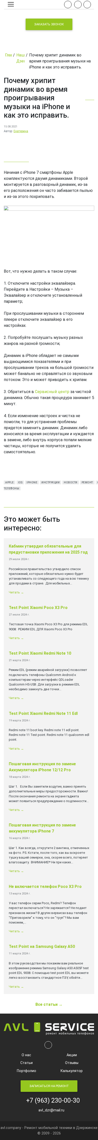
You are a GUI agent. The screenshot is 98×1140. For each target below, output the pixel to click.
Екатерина (21, 131)
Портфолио (26, 1071)
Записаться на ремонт (49, 1086)
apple (9, 482)
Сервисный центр (52, 391)
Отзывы (71, 1063)
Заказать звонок (49, 24)
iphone (32, 482)
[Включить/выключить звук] (68, 4)
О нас (26, 1055)
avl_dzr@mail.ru (50, 1110)
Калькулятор (72, 1071)
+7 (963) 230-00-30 (51, 1100)
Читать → (16, 592)
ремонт (87, 482)
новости (70, 482)
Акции (72, 1055)
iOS (20, 482)
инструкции (50, 482)
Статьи (26, 1063)
